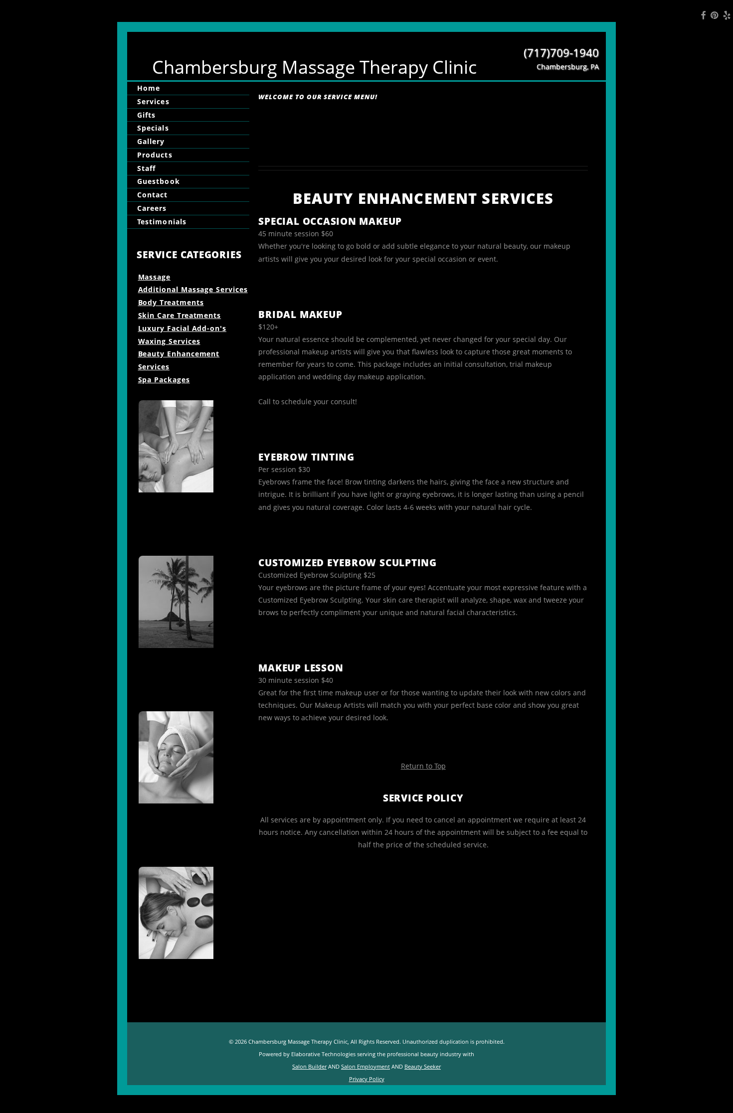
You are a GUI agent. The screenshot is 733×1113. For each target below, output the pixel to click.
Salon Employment (365, 1066)
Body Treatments (171, 302)
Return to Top (423, 766)
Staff (146, 168)
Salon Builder (309, 1066)
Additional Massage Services (193, 289)
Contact (152, 194)
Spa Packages (164, 379)
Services (153, 101)
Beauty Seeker (422, 1066)
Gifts (146, 115)
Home (148, 88)
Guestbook (158, 181)
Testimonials (161, 221)
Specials (153, 128)
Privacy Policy (366, 1079)
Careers (152, 208)
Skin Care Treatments (179, 315)
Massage (154, 277)
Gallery (151, 141)
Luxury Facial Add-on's (182, 328)
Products (155, 154)
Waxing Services (169, 341)
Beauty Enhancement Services (179, 360)
